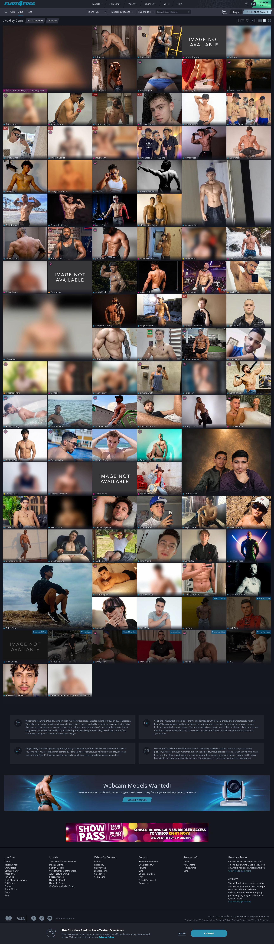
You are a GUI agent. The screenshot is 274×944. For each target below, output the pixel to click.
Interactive (10, 873)
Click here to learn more (239, 870)
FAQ (141, 876)
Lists (141, 870)
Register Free (11, 864)
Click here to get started (239, 901)
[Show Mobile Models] (238, 20)
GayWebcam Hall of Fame (61, 886)
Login (186, 861)
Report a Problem (149, 861)
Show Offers (11, 889)
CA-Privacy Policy (206, 920)
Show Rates (10, 867)
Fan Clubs (9, 876)
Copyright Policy (222, 920)
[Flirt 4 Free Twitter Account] (33, 918)
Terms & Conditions (260, 920)
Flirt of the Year (56, 883)
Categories (99, 873)
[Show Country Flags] (242, 20)
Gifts (186, 870)
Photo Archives (56, 876)
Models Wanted (57, 864)
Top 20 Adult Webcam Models (63, 861)
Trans (29, 11)
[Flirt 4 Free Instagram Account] (41, 918)
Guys (20, 11)
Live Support (145, 864)
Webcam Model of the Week (62, 870)
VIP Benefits (189, 864)
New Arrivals (100, 867)
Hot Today (99, 864)
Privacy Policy (191, 920)
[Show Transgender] (247, 20)
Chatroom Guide (147, 873)
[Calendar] (246, 4)
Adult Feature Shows (59, 873)
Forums (142, 867)
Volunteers (99, 876)
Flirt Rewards (190, 867)
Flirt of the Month (57, 880)
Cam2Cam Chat (12, 870)
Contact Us (144, 883)
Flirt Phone (10, 883)
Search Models (56, 867)
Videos (97, 861)
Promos (8, 886)
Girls (12, 11)
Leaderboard (100, 870)
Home (7, 861)
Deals (7, 892)
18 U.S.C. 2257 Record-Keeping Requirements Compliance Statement (238, 916)
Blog (7, 895)
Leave (182, 933)
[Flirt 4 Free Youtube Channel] (49, 918)
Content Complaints (241, 920)
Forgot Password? (147, 880)
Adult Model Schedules (16, 880)
